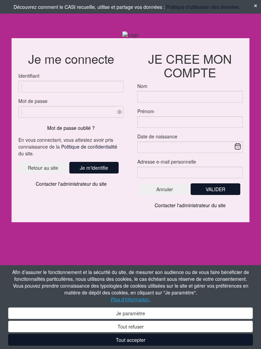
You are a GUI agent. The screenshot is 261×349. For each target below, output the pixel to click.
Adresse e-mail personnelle (166, 161)
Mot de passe (33, 100)
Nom (142, 85)
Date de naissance (157, 136)
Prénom (145, 111)
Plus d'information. (131, 299)
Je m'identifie (94, 167)
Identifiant (28, 75)
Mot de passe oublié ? (71, 127)
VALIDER (215, 189)
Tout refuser (131, 326)
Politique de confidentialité (89, 146)
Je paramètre (130, 313)
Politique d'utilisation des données (202, 6)
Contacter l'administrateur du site (71, 183)
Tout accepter (130, 339)
